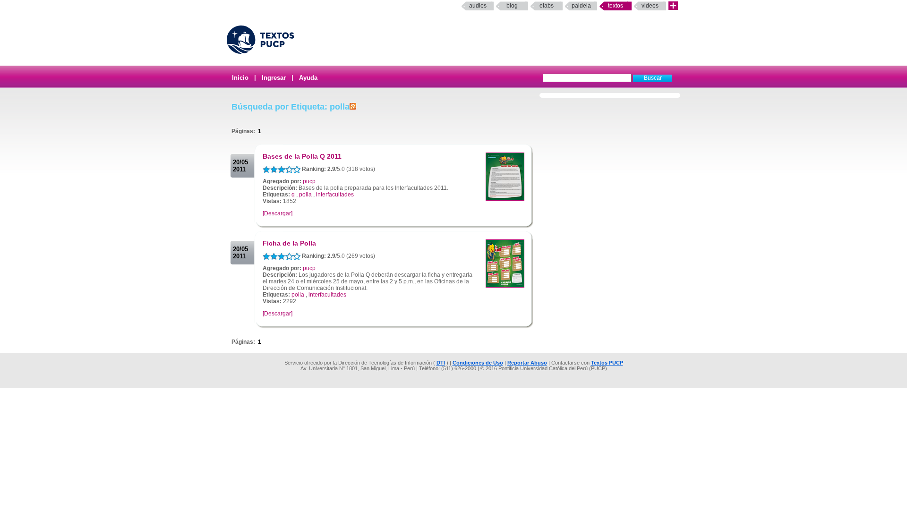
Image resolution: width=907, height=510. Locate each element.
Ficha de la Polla (289, 243)
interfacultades (335, 194)
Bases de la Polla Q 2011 (302, 156)
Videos (650, 5)
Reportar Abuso (527, 363)
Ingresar (274, 77)
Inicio (240, 77)
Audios (478, 5)
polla (305, 194)
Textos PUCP (607, 363)
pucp (309, 181)
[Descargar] (277, 213)
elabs (546, 5)
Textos (615, 5)
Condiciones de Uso (478, 363)
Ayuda (308, 77)
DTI (440, 363)
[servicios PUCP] (673, 5)
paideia (581, 5)
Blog (512, 5)
